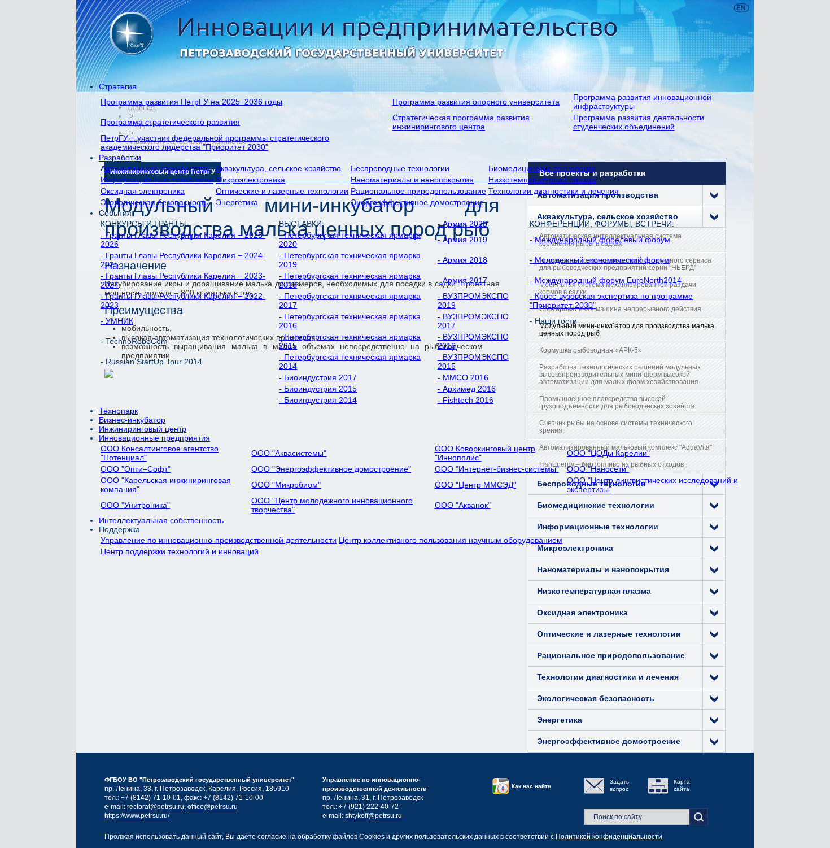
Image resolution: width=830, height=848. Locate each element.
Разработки (120, 157)
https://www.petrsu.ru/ (136, 816)
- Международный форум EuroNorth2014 (606, 280)
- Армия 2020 (462, 223)
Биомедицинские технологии (542, 168)
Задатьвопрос (619, 785)
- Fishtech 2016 (465, 400)
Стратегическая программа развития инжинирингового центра (461, 122)
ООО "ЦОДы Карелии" (608, 453)
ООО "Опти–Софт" (136, 468)
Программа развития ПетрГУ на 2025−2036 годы (191, 101)
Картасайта (682, 785)
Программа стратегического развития (170, 122)
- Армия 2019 (462, 239)
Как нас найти (531, 786)
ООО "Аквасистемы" (288, 453)
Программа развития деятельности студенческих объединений (638, 122)
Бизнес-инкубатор (132, 419)
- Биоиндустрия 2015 (318, 388)
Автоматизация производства (155, 168)
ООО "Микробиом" (286, 484)
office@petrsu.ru (212, 807)
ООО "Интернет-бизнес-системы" (497, 468)
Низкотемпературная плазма (542, 179)
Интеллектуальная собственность (161, 520)
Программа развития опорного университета (476, 101)
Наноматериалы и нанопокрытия (412, 179)
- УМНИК (117, 320)
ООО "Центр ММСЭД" (475, 484)
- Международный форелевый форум (600, 239)
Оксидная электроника (143, 190)
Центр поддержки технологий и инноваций (180, 551)
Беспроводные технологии (400, 168)
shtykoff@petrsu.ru (373, 816)
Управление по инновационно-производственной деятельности (219, 540)
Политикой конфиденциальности (609, 837)
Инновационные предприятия (154, 437)
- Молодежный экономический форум (600, 259)
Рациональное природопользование (418, 190)
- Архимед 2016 (467, 388)
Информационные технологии (157, 179)
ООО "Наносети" (598, 468)
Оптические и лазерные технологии (282, 190)
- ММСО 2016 (463, 377)
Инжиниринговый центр (142, 428)
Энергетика (237, 202)
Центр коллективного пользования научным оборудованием (450, 540)
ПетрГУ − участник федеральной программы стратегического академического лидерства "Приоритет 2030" (215, 142)
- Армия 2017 (462, 280)
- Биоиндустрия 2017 (318, 377)
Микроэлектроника (250, 179)
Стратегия (118, 86)
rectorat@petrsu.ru (155, 807)
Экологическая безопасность (154, 202)
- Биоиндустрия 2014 (318, 400)
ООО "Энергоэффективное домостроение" (331, 468)
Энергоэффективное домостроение (417, 202)
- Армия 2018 (462, 259)
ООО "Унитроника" (135, 505)
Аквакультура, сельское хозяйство (278, 168)
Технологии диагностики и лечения (553, 190)
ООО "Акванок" (463, 505)
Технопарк (118, 410)
